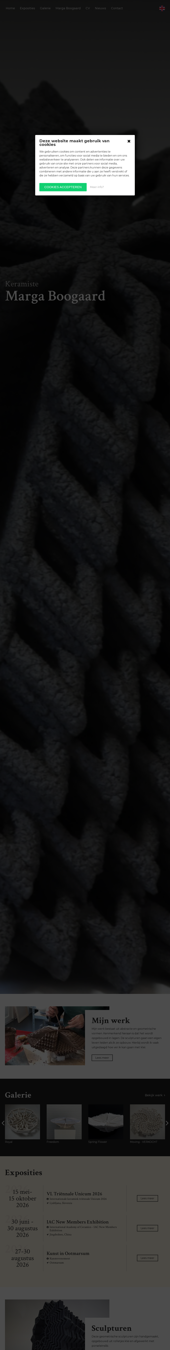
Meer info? (97, 187)
